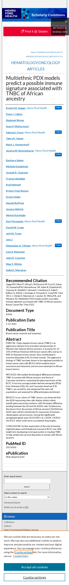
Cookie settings (23, 552)
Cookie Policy (20, 555)
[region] (34, 558)
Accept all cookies (34, 567)
